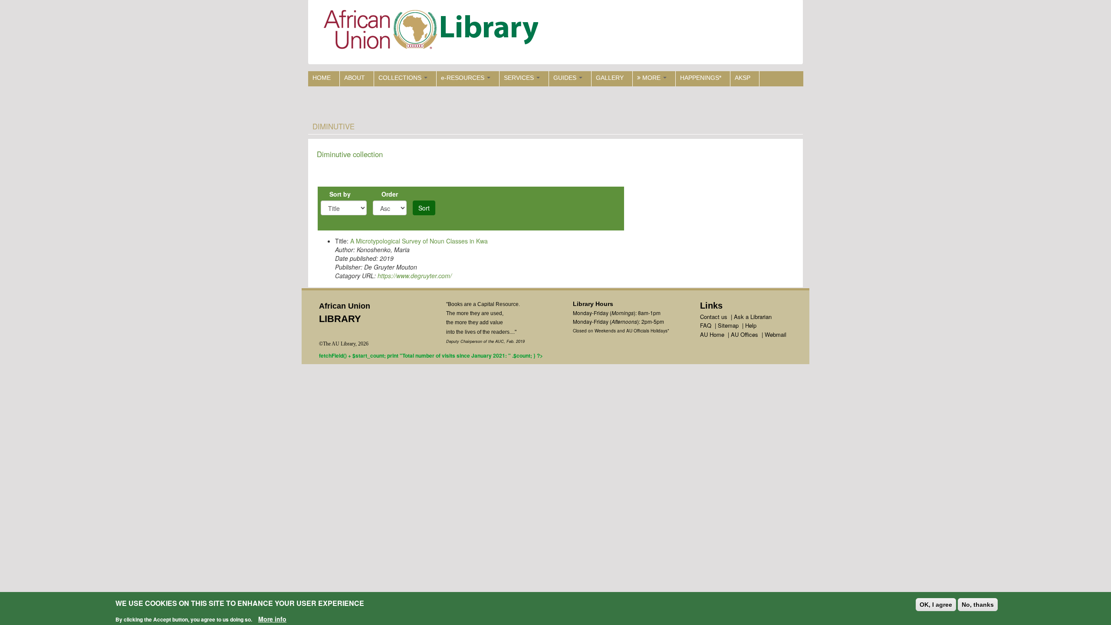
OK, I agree (936, 604)
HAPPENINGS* (700, 77)
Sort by (340, 194)
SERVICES (520, 77)
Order (389, 194)
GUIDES (565, 77)
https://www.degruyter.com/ (415, 275)
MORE (651, 77)
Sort (424, 208)
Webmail (775, 334)
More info (272, 619)
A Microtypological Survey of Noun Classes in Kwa (419, 241)
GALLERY (610, 77)
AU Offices (744, 334)
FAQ (705, 325)
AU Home (712, 334)
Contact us (713, 316)
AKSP (742, 77)
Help (750, 325)
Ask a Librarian (753, 316)
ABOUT (354, 77)
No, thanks (978, 604)
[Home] (433, 31)
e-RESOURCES (463, 77)
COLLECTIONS (400, 77)
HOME (321, 77)
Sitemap (728, 325)
